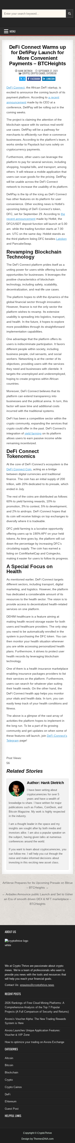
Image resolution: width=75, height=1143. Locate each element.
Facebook (35, 78)
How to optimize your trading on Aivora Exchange (34, 1042)
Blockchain (11, 1072)
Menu (12, 31)
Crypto (26, 73)
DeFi (7, 1094)
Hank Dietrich (25, 71)
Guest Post (12, 1108)
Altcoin (9, 1058)
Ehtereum (51, 73)
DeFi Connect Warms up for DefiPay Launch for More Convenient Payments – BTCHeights (37, 55)
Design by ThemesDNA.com (37, 1138)
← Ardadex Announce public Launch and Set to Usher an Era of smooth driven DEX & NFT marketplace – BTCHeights (37, 899)
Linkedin (50, 78)
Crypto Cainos (38, 73)
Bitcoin (9, 1065)
